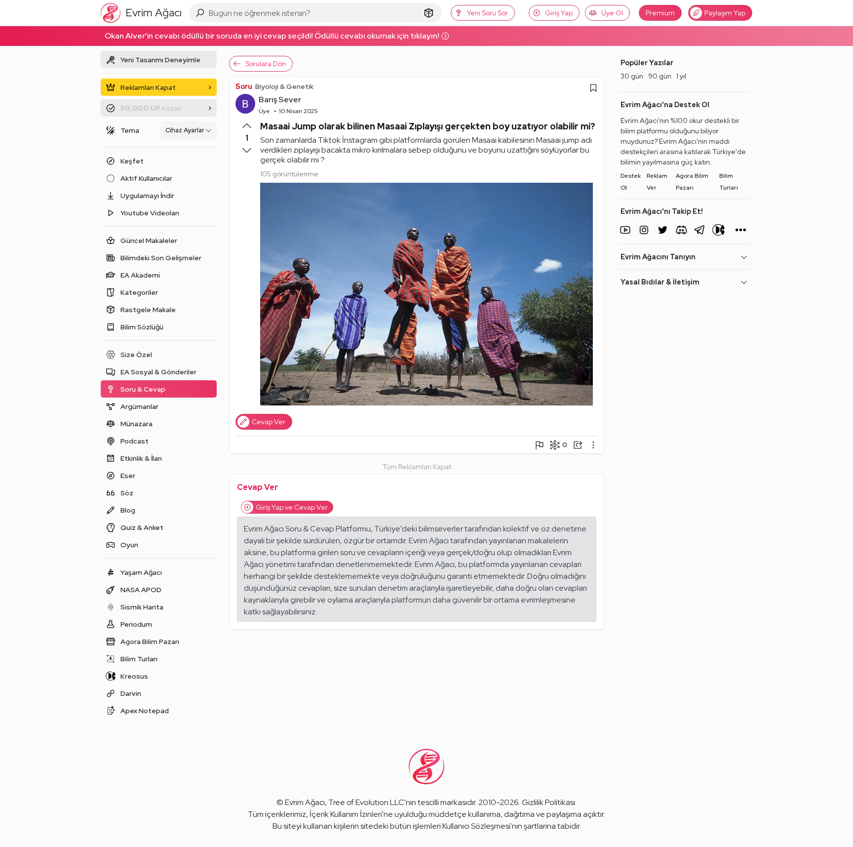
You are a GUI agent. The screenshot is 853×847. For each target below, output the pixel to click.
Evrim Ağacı (305, 802)
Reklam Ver (657, 182)
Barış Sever (280, 99)
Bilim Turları (728, 182)
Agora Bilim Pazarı (692, 182)
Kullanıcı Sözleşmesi (476, 826)
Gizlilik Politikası (548, 802)
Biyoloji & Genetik (284, 86)
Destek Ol (630, 182)
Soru (243, 86)
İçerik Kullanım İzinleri (346, 814)
